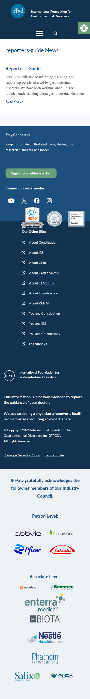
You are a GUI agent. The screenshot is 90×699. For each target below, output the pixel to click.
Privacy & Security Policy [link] (22, 455)
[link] (84, 28)
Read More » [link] (15, 101)
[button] (39, 33)
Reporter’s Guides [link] (24, 68)
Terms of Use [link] (54, 455)
